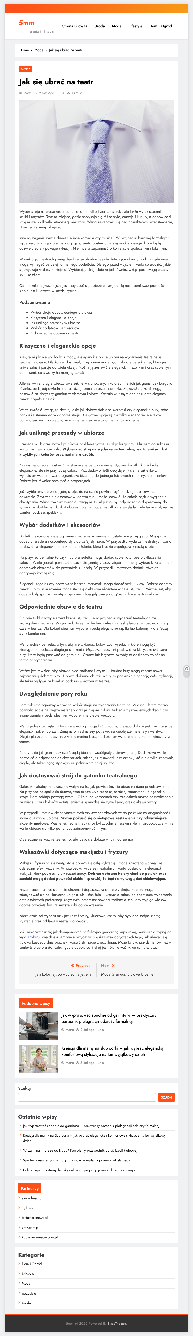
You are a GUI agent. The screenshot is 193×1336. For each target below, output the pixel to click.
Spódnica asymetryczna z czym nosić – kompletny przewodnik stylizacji (76, 1160)
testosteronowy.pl (35, 1217)
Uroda (99, 26)
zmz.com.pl (30, 1227)
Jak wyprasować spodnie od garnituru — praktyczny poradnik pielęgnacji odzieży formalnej (108, 1018)
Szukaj (24, 1088)
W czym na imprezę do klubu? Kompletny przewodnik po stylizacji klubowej (80, 1150)
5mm (26, 23)
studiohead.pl (32, 1198)
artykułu (34, 937)
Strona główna (74, 26)
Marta (27, 93)
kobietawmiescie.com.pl (40, 1237)
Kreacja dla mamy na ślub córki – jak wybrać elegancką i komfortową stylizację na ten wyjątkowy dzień (113, 1051)
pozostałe (29, 1293)
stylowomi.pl (31, 1208)
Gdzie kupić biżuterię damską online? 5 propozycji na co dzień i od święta (79, 1170)
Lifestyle (135, 26)
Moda (116, 26)
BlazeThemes (117, 1323)
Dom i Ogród (160, 26)
